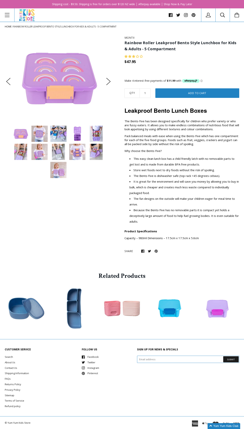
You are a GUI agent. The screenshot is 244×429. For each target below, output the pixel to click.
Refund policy (13, 406)
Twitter (91, 362)
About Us (10, 362)
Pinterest (92, 373)
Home (8, 26)
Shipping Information (17, 373)
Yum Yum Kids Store (19, 422)
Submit (231, 359)
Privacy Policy (12, 389)
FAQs (8, 378)
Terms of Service (14, 400)
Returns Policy (13, 384)
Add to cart (197, 93)
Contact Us (11, 368)
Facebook (93, 357)
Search (9, 357)
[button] (134, 56)
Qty (132, 93)
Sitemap (9, 395)
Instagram (93, 368)
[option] (58, 78)
